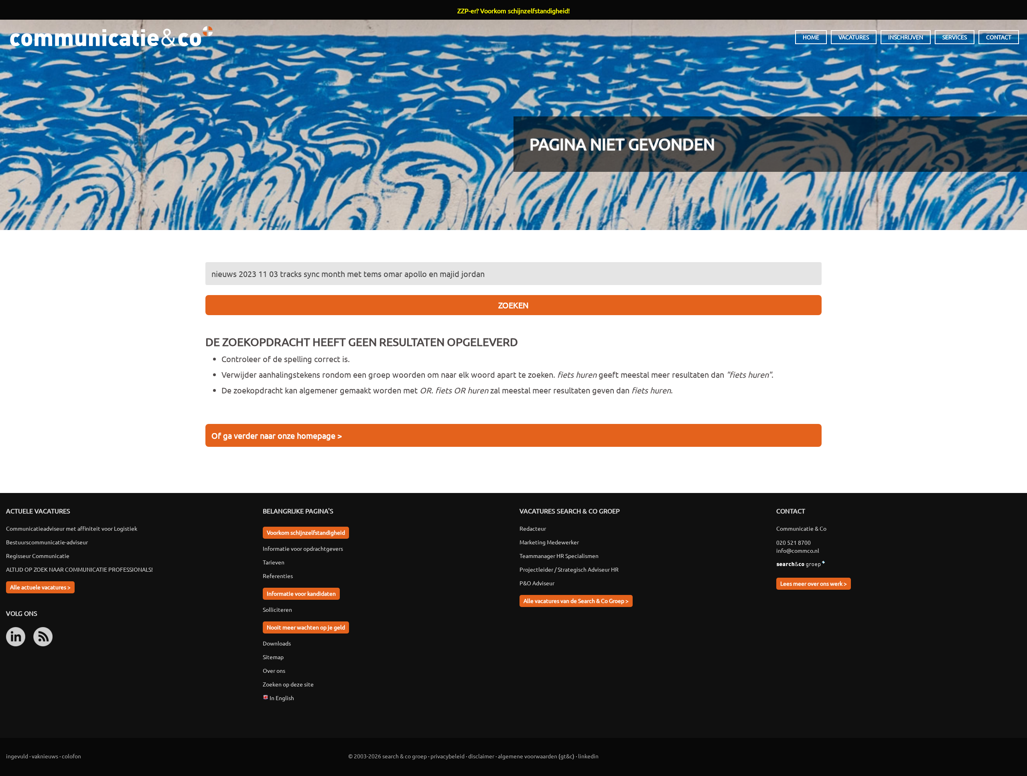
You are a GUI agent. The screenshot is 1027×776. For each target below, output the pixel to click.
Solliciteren (277, 609)
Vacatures (853, 37)
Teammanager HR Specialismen (559, 555)
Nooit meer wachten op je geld (306, 627)
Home (811, 37)
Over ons (274, 670)
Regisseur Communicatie (37, 555)
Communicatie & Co (111, 36)
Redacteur (533, 528)
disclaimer (481, 756)
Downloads (277, 643)
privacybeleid (447, 756)
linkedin (588, 756)
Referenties (278, 575)
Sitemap (273, 656)
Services (954, 37)
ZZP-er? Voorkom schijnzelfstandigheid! (513, 10)
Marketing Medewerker (549, 542)
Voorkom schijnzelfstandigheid (306, 532)
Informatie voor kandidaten (301, 593)
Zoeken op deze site (288, 684)
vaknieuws (45, 756)
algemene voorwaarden (527, 756)
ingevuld (17, 756)
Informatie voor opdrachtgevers (303, 548)
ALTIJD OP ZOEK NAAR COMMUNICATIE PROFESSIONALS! (79, 569)
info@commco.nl (797, 550)
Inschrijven (905, 37)
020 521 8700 (793, 542)
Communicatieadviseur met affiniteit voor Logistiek (71, 528)
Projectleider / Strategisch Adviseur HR (569, 569)
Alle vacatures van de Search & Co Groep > (576, 600)
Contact (998, 37)
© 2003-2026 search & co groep (387, 756)
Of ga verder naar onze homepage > (276, 435)
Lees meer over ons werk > (813, 583)
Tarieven (273, 562)
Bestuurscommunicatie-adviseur (47, 542)
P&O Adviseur (537, 583)
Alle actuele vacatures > (40, 587)
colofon (71, 756)
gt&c (566, 756)
